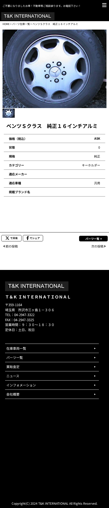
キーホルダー (91, 165)
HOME (6, 24)
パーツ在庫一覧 (21, 24)
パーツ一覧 (92, 239)
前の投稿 (12, 246)
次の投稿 (97, 246)
